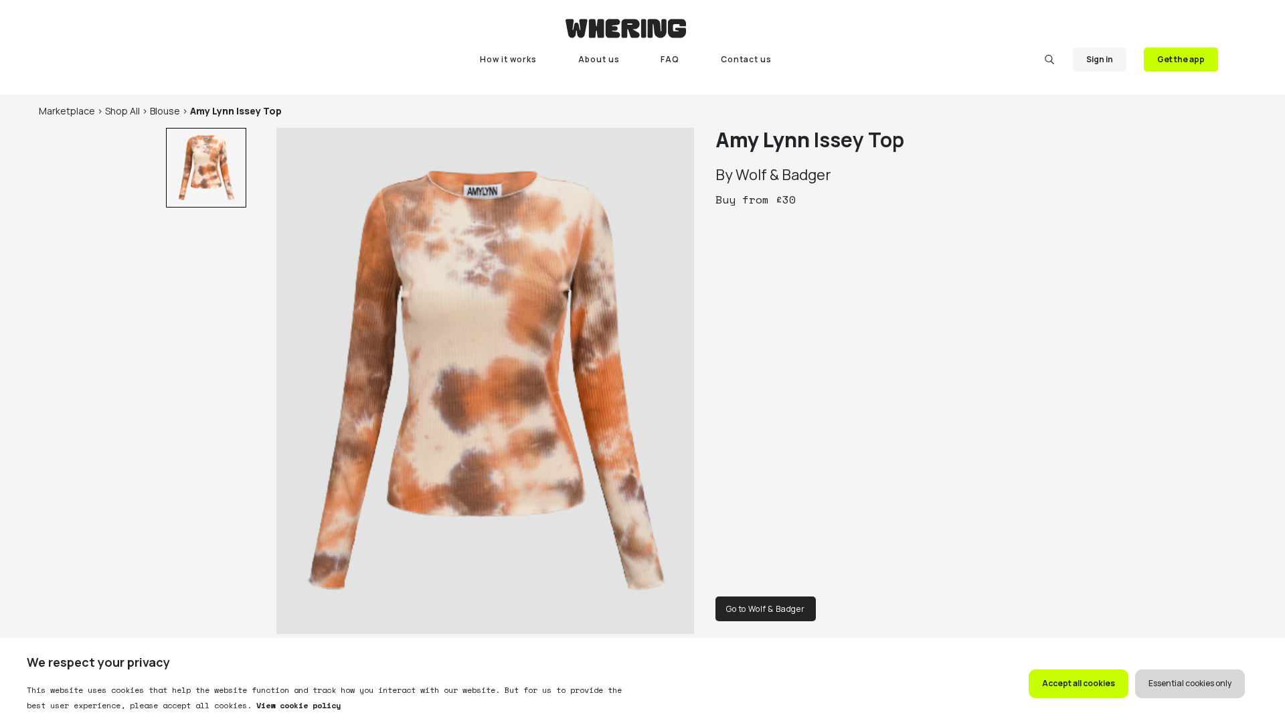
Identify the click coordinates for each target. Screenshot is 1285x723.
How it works (508, 59)
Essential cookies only (1189, 683)
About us (599, 59)
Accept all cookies (1078, 683)
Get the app (1181, 59)
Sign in (1099, 59)
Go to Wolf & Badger (765, 609)
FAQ (670, 59)
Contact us (746, 59)
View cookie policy (296, 705)
